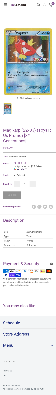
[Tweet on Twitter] (45, 207)
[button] (33, 168)
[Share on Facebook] (34, 207)
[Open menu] (5, 4)
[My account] (44, 4)
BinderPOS (38, 389)
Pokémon (8, 148)
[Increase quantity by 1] (33, 184)
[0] (50, 5)
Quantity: (7, 184)
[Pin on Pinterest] (39, 207)
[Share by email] (51, 207)
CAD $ (7, 361)
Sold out (12, 195)
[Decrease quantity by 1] (17, 184)
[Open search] (38, 4)
